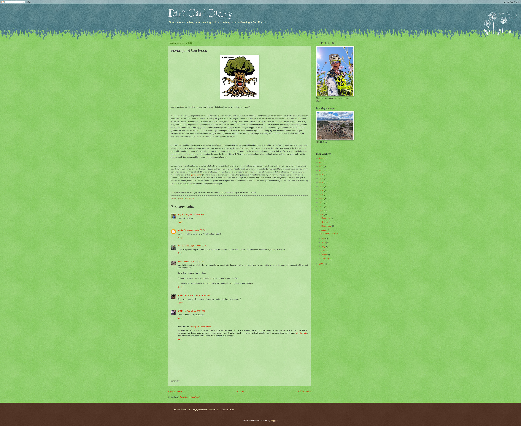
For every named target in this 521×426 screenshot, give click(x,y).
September (326, 226)
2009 (321, 264)
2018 (321, 182)
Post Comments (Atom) (190, 397)
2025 (321, 158)
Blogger (274, 421)
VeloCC (181, 246)
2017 (321, 187)
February (325, 259)
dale (180, 261)
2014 (321, 199)
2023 (321, 162)
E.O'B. (180, 311)
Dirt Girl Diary (200, 13)
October (325, 222)
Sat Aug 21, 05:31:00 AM (200, 327)
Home (240, 391)
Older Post (304, 391)
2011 (321, 211)
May (323, 247)
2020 (321, 174)
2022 (321, 166)
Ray (179, 214)
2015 (321, 195)
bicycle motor (301, 333)
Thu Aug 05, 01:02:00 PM (193, 261)
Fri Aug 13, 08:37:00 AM (194, 311)
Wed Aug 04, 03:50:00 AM (196, 246)
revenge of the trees (329, 233)
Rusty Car (182, 295)
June (323, 243)
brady (180, 230)
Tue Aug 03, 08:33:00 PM (193, 214)
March (324, 255)
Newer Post (175, 391)
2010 (321, 215)
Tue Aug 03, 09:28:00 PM (195, 230)
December (326, 218)
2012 (321, 207)
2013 (321, 203)
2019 (321, 179)
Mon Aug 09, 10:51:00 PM (199, 295)
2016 (321, 191)
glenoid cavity (196, 175)
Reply (180, 222)
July (323, 239)
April (323, 251)
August (324, 230)
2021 (321, 170)
